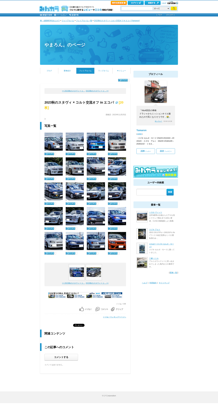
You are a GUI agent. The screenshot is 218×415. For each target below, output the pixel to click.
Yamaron (141, 130)
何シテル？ (158, 121)
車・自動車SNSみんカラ (50, 21)
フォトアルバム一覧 (84, 21)
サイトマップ (164, 283)
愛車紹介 (67, 71)
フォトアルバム (68, 21)
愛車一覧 (173, 273)
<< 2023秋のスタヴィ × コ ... (73, 91)
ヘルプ (163, 3)
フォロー (146, 151)
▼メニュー (121, 71)
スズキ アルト (154, 230)
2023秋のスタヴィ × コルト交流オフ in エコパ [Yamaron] (117, 21)
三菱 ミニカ (154, 258)
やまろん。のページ (65, 44)
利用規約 (153, 283)
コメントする (61, 357)
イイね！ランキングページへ (114, 317)
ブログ (49, 71)
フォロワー (166, 151)
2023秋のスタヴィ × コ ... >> (97, 91)
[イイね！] (123, 80)
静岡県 (139, 134)
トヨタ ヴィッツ (155, 212)
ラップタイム (103, 71)
